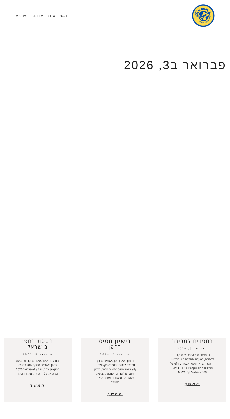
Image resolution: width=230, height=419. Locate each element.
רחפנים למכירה (192, 341)
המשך (192, 384)
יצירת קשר (20, 15)
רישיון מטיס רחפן (115, 343)
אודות (51, 15)
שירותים (38, 15)
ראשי (63, 15)
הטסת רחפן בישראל (37, 343)
